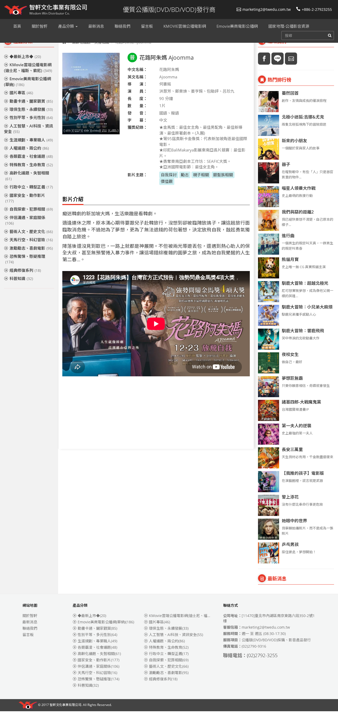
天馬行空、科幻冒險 (31, 239)
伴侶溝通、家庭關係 (25, 220)
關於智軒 (29, 615)
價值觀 (167, 181)
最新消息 (29, 621)
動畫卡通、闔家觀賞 (31, 101)
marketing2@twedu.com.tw (266, 9)
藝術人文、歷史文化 (31, 231)
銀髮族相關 (223, 174)
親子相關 (201, 174)
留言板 (28, 634)
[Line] (277, 59)
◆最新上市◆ (25, 56)
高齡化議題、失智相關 (27, 175)
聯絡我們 (29, 628)
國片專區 (21, 92)
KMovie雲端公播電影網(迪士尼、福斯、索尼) (28, 67)
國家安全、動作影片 (25, 198)
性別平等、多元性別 (31, 117)
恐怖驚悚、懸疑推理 (25, 259)
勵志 (185, 174)
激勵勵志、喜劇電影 (31, 248)
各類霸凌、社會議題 (31, 156)
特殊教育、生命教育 (31, 164)
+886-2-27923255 (317, 9)
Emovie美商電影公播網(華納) (27, 81)
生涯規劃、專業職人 (31, 140)
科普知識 (21, 278)
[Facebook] (264, 59)
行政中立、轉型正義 (31, 186)
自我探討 (169, 174)
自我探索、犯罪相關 (31, 209)
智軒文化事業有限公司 (65, 705)
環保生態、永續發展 (31, 109)
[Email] (291, 59)
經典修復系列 (25, 270)
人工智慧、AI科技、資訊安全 (28, 128)
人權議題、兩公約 (29, 148)
